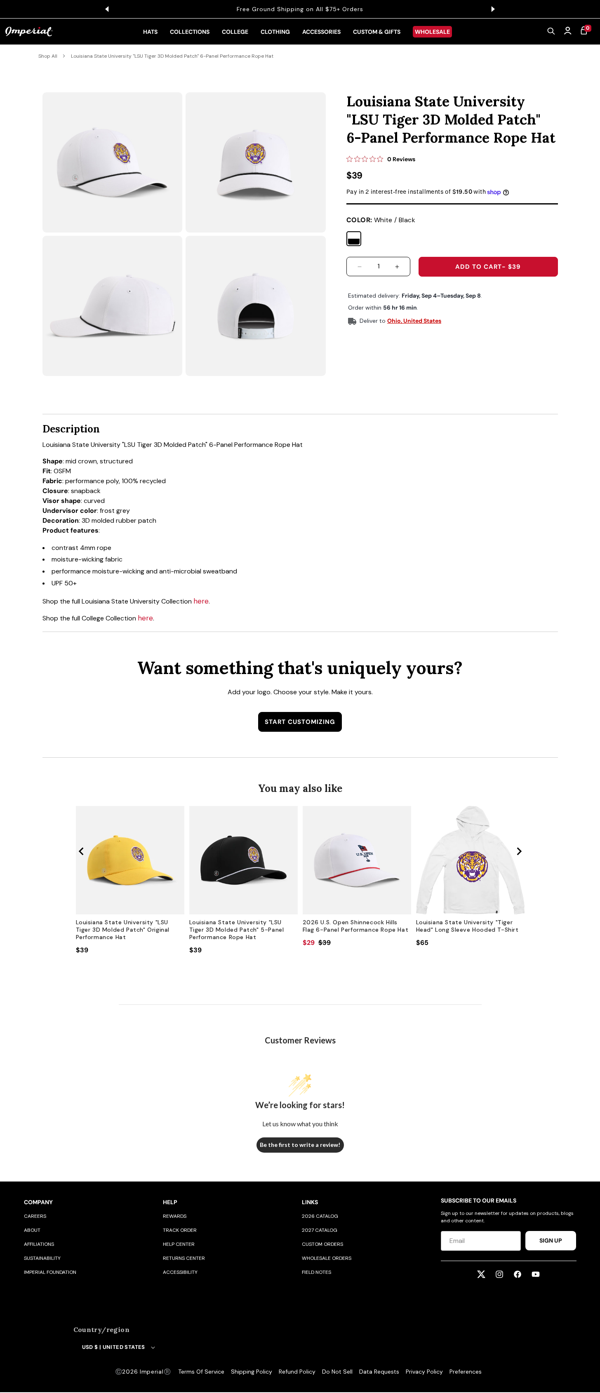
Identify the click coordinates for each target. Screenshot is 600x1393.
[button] (551, 32)
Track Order (180, 1230)
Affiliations (39, 1244)
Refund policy (297, 1371)
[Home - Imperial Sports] (29, 32)
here (201, 601)
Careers (35, 1216)
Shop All (47, 56)
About (32, 1230)
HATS (150, 31)
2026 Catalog (320, 1216)
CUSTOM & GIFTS (376, 31)
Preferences (465, 1371)
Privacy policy (424, 1371)
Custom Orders (322, 1244)
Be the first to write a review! (300, 1144)
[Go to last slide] (81, 851)
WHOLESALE (432, 31)
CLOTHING (275, 31)
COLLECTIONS (189, 31)
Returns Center (184, 1258)
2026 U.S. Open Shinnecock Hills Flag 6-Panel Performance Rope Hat (356, 925)
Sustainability (42, 1258)
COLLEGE (235, 31)
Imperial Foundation (50, 1272)
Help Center (179, 1244)
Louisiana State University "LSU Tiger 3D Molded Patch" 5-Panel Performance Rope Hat (236, 929)
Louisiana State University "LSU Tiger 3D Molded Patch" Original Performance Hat (123, 929)
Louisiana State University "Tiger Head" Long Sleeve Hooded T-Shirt (467, 925)
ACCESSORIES (321, 31)
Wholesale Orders (326, 1258)
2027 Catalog (319, 1230)
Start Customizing (300, 722)
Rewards (174, 1216)
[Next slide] (519, 851)
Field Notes (316, 1272)
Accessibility (180, 1272)
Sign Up (550, 1240)
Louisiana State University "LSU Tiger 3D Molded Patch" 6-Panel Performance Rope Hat (172, 56)
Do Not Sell (337, 1371)
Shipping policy (251, 1371)
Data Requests (379, 1371)
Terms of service (201, 1371)
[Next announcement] (493, 9)
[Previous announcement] (107, 9)
